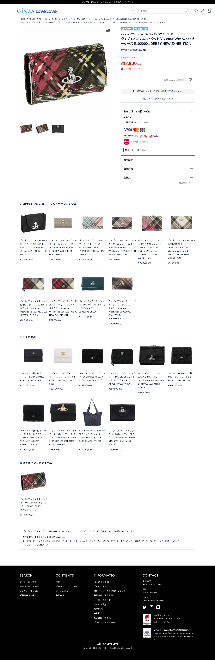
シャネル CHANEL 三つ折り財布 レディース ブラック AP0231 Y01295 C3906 (181, 377)
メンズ (161, 541)
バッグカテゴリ (43, 541)
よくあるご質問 (101, 582)
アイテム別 (31, 19)
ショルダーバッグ (87, 541)
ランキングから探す (29, 591)
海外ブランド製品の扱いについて (110, 591)
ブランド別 (31, 22)
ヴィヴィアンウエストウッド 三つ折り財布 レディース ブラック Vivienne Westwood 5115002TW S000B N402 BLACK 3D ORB (63, 437)
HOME (22, 19)
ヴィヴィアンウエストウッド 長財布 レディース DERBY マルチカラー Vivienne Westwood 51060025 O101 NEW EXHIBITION (63, 308)
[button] (109, 73)
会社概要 (98, 613)
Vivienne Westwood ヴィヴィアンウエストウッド (56, 22)
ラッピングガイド (102, 600)
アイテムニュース (64, 591)
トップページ (29, 541)
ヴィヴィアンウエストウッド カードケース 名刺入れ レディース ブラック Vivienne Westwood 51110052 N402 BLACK (33, 247)
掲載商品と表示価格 (103, 595)
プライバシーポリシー (104, 622)
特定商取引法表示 (102, 618)
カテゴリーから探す (29, 586)
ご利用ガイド (100, 586)
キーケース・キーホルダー (59, 19)
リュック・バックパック (108, 541)
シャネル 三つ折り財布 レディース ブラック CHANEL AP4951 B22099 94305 (33, 377)
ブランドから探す (28, 582)
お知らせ (60, 595)
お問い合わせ (100, 609)
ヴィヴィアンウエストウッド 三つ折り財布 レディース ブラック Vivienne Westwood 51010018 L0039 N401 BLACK (152, 380)
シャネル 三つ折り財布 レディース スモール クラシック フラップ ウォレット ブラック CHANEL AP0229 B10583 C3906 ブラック (33, 437)
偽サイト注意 (100, 604)
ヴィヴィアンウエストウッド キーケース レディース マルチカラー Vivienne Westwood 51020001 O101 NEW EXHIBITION (122, 247)
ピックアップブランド (66, 586)
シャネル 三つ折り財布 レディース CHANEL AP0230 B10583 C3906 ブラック (92, 377)
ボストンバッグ (172, 541)
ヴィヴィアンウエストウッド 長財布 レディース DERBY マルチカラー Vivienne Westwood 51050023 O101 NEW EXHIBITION (33, 308)
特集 (58, 582)
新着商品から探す (28, 595)
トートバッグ (72, 541)
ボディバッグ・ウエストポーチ (134, 541)
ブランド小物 (42, 19)
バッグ (153, 541)
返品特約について (187, 182)
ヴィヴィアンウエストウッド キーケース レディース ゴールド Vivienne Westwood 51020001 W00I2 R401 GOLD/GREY (63, 247)
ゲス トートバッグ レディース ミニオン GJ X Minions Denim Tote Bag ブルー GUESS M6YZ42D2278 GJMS (92, 437)
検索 (187, 10)
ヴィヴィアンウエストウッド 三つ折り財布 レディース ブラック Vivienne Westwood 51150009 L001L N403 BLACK (122, 437)
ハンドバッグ (58, 541)
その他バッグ (42, 545)
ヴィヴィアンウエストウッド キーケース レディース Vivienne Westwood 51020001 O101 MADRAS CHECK (92, 247)
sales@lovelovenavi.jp (153, 600)
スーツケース (29, 545)
